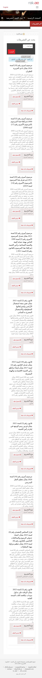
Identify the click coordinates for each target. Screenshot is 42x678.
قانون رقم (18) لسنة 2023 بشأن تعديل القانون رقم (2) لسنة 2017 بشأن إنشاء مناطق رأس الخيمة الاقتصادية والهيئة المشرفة (20, 368)
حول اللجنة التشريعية (15, 18)
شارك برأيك (23, 670)
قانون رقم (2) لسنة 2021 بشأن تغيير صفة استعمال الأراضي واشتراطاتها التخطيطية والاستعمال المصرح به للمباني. (22, 306)
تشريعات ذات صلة (26, 110)
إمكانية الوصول (32, 667)
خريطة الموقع (18, 669)
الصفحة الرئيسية (34, 18)
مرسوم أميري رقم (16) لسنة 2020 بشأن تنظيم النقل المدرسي (21, 479)
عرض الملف (15, 103)
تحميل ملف (15, 96)
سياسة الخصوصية (20, 667)
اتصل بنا (15, 670)
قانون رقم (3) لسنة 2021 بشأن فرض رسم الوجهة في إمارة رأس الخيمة (21, 426)
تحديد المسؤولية (29, 669)
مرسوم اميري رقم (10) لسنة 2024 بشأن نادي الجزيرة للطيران (21, 68)
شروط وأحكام (9, 667)
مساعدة (9, 669)
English (5, 7)
